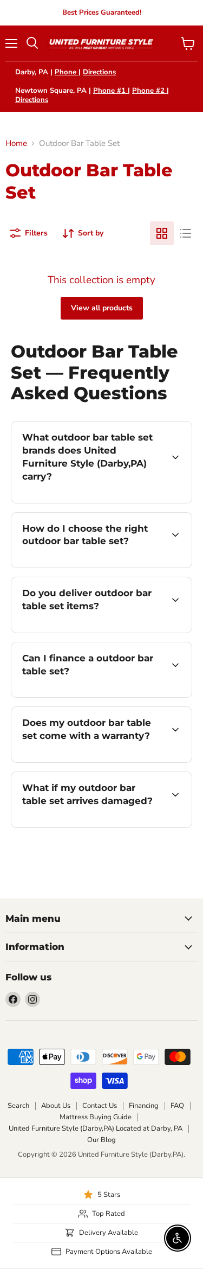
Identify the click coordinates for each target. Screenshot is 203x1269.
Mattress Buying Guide (96, 1117)
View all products (102, 308)
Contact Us (99, 1106)
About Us (55, 1106)
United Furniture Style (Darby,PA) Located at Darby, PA (95, 1128)
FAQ (177, 1106)
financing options (98, 695)
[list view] (186, 233)
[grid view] (162, 233)
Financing (144, 1106)
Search (18, 1106)
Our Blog (101, 1140)
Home (16, 143)
